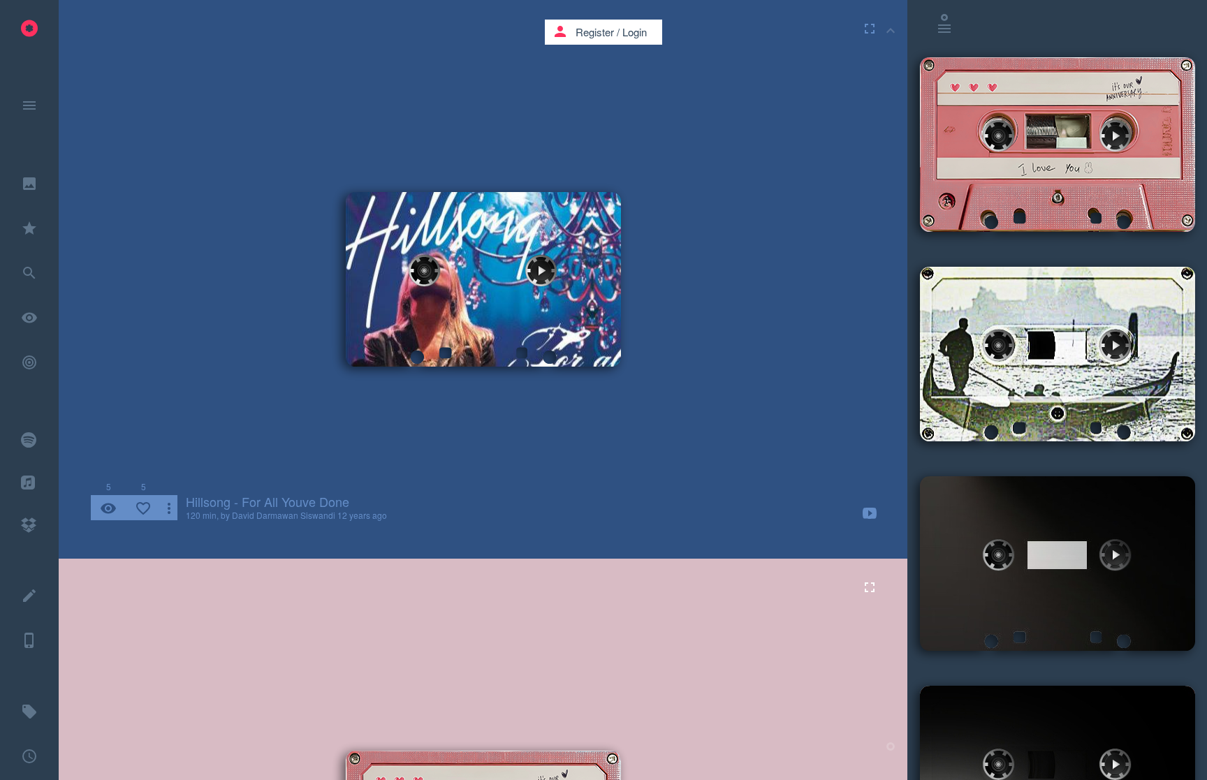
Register (595, 31)
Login (634, 31)
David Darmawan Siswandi (283, 515)
